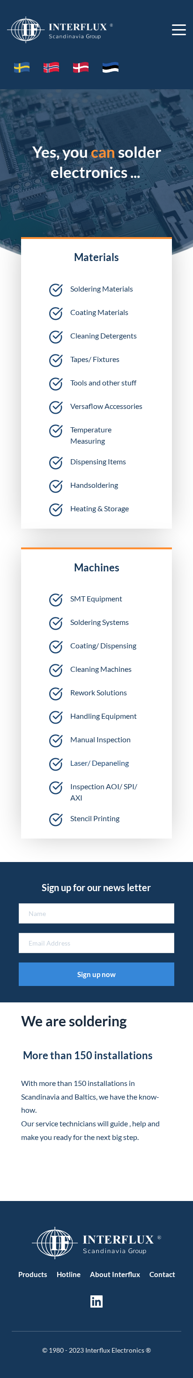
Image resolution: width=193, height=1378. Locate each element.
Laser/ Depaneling (99, 762)
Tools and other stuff (103, 382)
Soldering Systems (99, 621)
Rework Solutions (98, 692)
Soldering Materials (101, 288)
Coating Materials (99, 312)
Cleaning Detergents (103, 335)
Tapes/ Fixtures (94, 358)
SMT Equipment (96, 598)
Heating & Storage (99, 508)
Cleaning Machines (101, 668)
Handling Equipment (103, 715)
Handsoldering (94, 484)
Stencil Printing (94, 818)
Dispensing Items (98, 461)
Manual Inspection (100, 739)
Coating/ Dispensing (103, 645)
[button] (179, 30)
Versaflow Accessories (106, 405)
